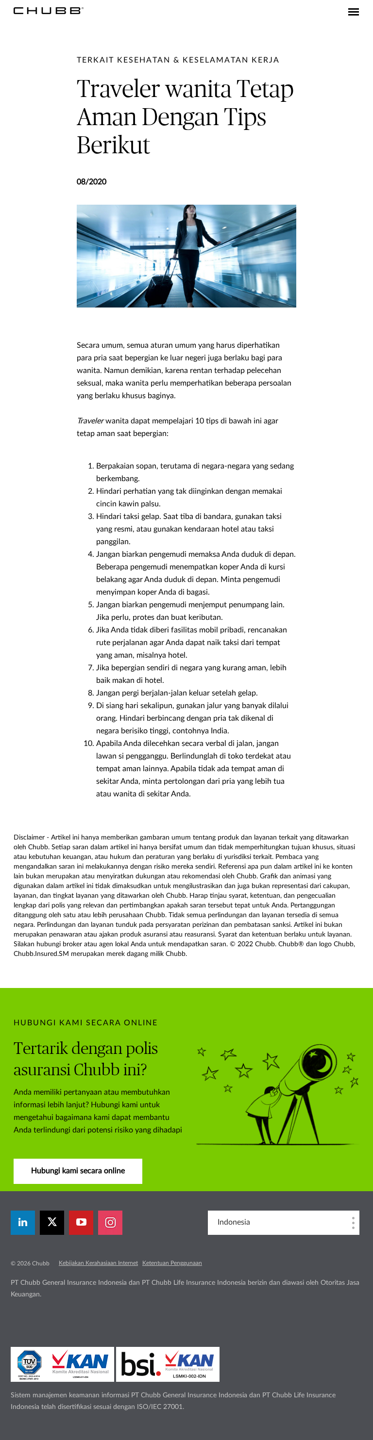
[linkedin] (23, 1223)
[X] (52, 1223)
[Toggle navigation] (353, 12)
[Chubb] (49, 10)
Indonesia (234, 1222)
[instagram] (110, 1223)
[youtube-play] (81, 1223)
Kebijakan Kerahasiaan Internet (98, 1263)
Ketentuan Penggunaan (172, 1263)
